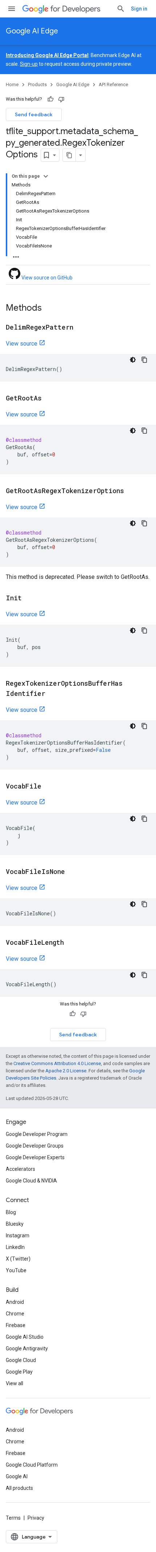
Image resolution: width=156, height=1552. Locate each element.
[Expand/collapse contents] (45, 176)
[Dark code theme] (133, 360)
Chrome (15, 1314)
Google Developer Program (36, 1134)
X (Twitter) (18, 1259)
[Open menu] (11, 8)
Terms (13, 1518)
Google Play (19, 1372)
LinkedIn (15, 1247)
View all (14, 1383)
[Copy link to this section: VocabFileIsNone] (72, 872)
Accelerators (20, 1169)
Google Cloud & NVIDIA (31, 1181)
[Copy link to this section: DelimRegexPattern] (80, 327)
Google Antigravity (27, 1348)
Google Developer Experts (35, 1157)
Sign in (139, 9)
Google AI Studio (25, 1337)
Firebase (15, 1325)
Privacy (36, 1518)
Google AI (17, 1476)
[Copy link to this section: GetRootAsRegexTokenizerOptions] (131, 491)
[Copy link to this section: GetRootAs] (49, 398)
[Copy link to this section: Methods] (49, 308)
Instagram (17, 1235)
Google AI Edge (32, 31)
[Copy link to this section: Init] (29, 598)
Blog (11, 1212)
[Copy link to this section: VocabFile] (48, 786)
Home (12, 84)
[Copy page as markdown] (69, 155)
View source (21, 343)
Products (37, 84)
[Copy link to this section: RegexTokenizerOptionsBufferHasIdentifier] (52, 694)
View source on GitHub (46, 278)
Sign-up (29, 64)
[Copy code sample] (144, 360)
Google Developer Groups (34, 1146)
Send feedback (34, 114)
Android (15, 1302)
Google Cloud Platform (32, 1465)
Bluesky (15, 1224)
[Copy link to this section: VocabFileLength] (71, 943)
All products (19, 1488)
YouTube (16, 1270)
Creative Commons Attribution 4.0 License (57, 1063)
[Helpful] (50, 99)
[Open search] (120, 8)
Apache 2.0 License (65, 1070)
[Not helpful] (61, 99)
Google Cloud (21, 1360)
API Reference (113, 84)
